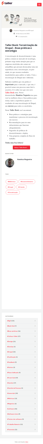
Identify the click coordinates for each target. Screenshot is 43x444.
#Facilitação (11, 357)
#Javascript (11, 393)
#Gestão (10, 383)
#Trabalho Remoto (13, 424)
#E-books (21, 187)
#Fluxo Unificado (12, 372)
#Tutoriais (10, 429)
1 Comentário (22, 36)
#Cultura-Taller (12, 336)
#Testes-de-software (14, 419)
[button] (21, 19)
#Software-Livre (12, 414)
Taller (26, 442)
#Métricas (10, 398)
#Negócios (10, 403)
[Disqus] (21, 226)
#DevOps (10, 346)
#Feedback (10, 362)
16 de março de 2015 (22, 33)
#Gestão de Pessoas (14, 388)
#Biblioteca (11, 181)
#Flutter (10, 367)
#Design (10, 341)
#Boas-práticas (12, 331)
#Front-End (11, 378)
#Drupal (31, 30)
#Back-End (10, 326)
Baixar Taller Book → (21, 147)
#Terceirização (13, 192)
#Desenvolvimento (27, 181)
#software (10, 409)
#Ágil (9, 321)
